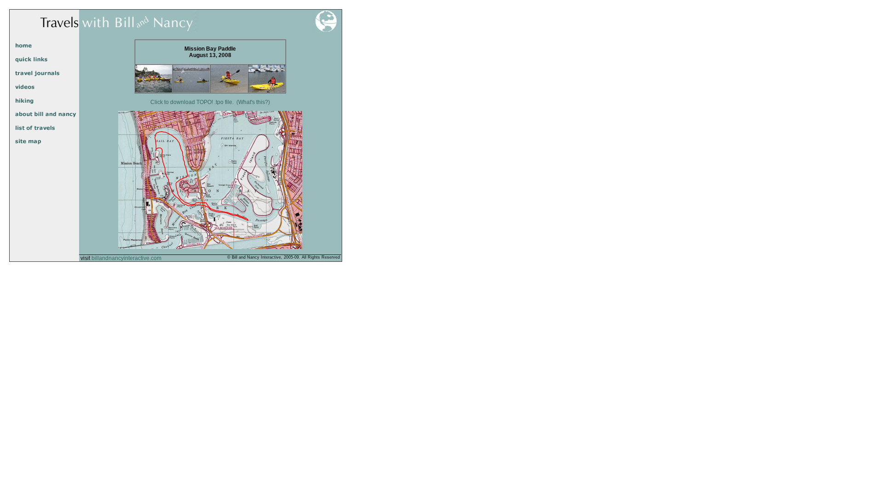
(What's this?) (253, 102)
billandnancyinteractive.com (126, 258)
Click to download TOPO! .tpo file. (192, 102)
